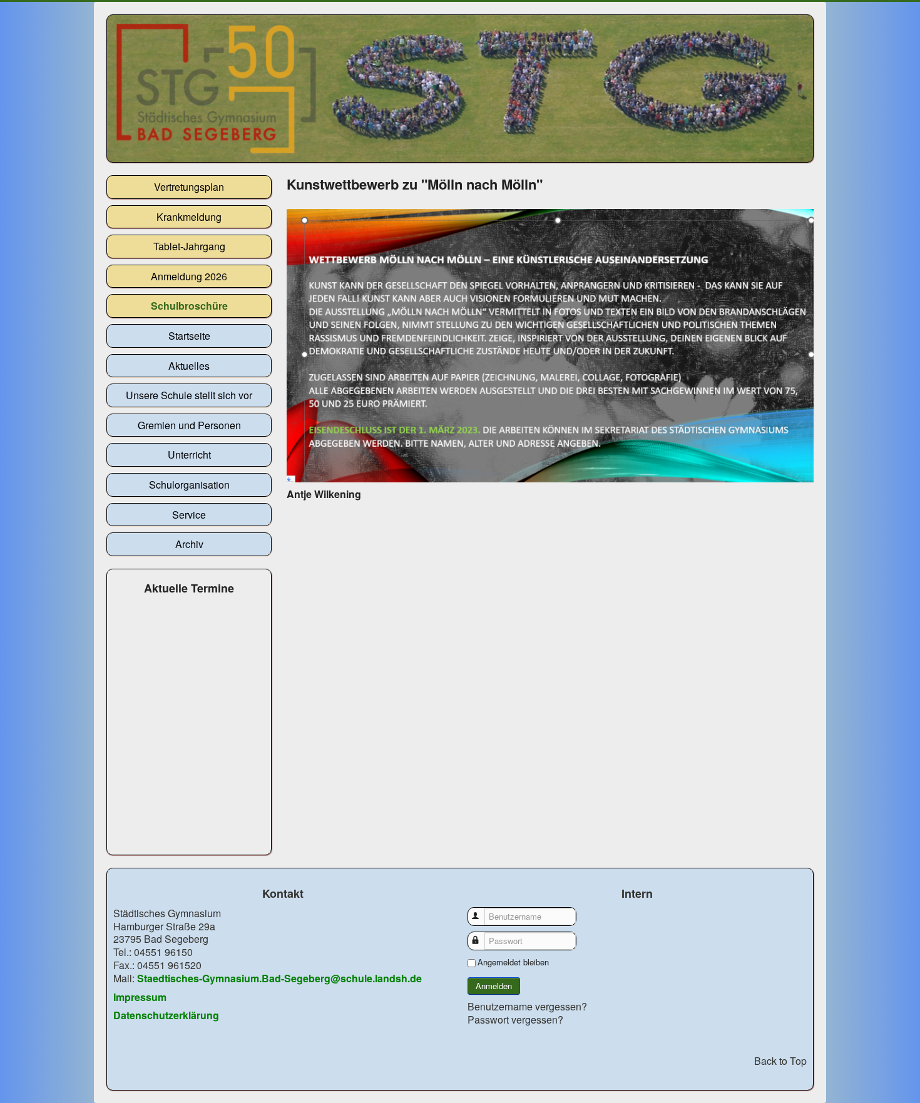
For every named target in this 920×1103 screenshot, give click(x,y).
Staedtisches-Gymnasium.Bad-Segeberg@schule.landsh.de (279, 978)
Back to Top (780, 1061)
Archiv (189, 544)
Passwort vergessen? (515, 1019)
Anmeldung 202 (186, 276)
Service (189, 514)
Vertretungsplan (189, 187)
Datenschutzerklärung (166, 1015)
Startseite (189, 335)
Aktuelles (189, 365)
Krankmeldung (189, 217)
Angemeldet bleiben (513, 962)
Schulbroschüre (189, 305)
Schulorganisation (189, 484)
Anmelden (494, 986)
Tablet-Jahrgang (189, 246)
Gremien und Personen (189, 425)
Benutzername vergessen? (527, 1006)
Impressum (139, 997)
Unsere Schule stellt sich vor (189, 395)
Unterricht (189, 454)
